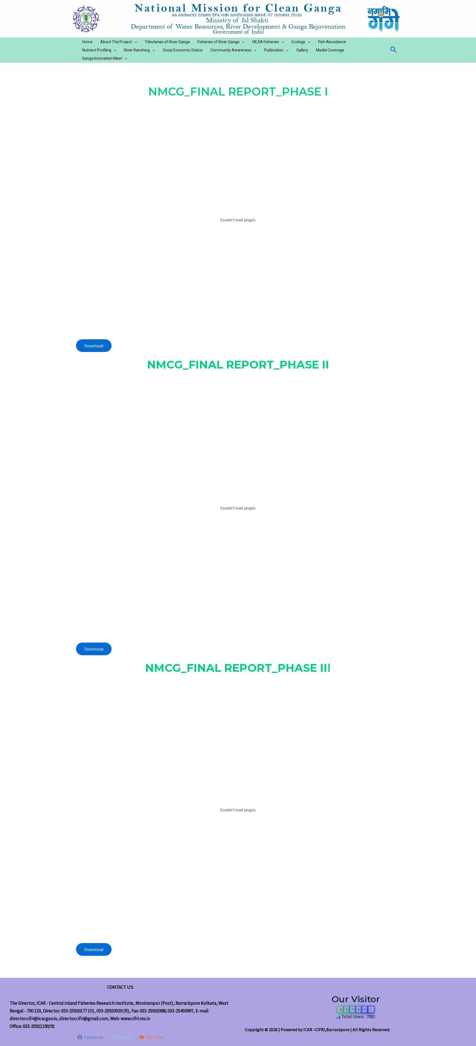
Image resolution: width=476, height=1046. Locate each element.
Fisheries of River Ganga (218, 42)
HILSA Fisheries (265, 42)
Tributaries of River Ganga (167, 42)
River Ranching (137, 50)
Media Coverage (330, 50)
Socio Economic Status (183, 50)
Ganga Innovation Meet (102, 58)
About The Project (116, 42)
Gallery (302, 50)
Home (87, 42)
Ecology (298, 42)
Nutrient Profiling (96, 50)
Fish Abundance (332, 42)
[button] (134, 42)
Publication (273, 50)
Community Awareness (230, 50)
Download (93, 345)
